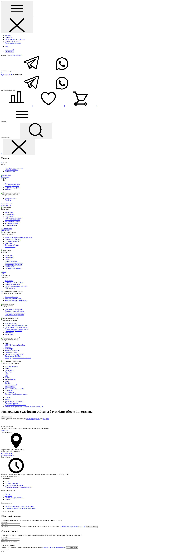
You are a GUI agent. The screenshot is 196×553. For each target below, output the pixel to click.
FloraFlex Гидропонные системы (16, 325)
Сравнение (9, 52)
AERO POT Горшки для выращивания (18, 238)
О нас (7, 481)
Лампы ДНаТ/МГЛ (11, 352)
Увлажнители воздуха (12, 221)
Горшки (7, 499)
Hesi (6, 376)
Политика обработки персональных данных (20, 508)
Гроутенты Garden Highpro (14, 282)
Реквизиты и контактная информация (18, 487)
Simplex (7, 383)
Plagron (7, 377)
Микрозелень (9, 332)
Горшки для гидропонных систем (16, 329)
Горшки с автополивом (13, 239)
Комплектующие (11, 198)
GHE (6, 374)
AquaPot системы (11, 323)
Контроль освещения (12, 350)
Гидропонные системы (13, 43)
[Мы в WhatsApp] (62, 71)
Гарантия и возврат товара (14, 485)
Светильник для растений (14, 498)
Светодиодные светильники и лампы (18, 358)
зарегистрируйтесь (33, 419)
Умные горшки (10, 247)
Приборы (8, 200)
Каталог (8, 36)
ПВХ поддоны (10, 288)
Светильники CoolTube (13, 356)
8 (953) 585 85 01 (16, 55)
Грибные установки (12, 186)
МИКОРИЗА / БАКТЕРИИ (14, 388)
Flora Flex (8, 372)
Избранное (9, 50)
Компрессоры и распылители (15, 313)
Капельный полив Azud (13, 299)
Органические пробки (12, 241)
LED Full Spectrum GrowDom (15, 345)
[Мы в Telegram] (31, 71)
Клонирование (10, 387)
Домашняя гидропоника (13, 331)
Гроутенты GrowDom (12, 284)
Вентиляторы (9, 214)
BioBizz (7, 368)
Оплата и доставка (11, 483)
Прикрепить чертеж (8, 545)
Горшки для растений (12, 41)
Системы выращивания (13, 268)
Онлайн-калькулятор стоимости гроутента (19, 506)
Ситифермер (9, 392)
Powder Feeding (10, 379)
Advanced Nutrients (11, 366)
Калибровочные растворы (14, 168)
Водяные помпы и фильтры (14, 311)
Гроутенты (8, 37)
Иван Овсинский (11, 385)
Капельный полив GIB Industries (16, 300)
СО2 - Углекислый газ (12, 220)
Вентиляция (9, 257)
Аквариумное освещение (13, 309)
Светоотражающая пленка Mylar (16, 286)
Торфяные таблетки (12, 245)
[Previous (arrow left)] (1, 551)
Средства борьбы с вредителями (16, 394)
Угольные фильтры (11, 223)
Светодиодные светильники (15, 39)
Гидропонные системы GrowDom (16, 327)
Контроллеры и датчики (13, 265)
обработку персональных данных (73, 526)
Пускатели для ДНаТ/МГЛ (14, 354)
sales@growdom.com (8, 455)
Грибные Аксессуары (12, 184)
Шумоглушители (11, 225)
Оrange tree (8, 390)
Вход (6, 46)
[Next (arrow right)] (3, 551)
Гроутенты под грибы (12, 188)
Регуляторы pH (10, 171)
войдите (46, 419)
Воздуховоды (9, 216)
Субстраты (8, 243)
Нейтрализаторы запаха (13, 218)
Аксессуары (9, 212)
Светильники (9, 266)
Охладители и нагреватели (14, 315)
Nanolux (8, 347)
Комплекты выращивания (14, 263)
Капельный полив (11, 297)
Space (7, 343)
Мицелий (8, 189)
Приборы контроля (11, 170)
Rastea (7, 381)
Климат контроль (11, 261)
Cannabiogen (9, 370)
